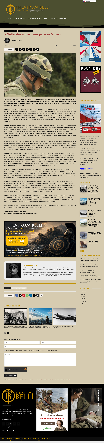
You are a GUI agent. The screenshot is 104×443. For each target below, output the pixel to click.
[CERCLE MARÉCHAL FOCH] (7, 40)
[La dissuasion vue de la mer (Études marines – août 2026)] (83, 235)
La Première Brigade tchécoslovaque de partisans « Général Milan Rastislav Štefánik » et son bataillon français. (15, 328)
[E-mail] (34, 49)
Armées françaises (21, 30)
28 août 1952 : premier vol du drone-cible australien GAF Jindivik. (94, 212)
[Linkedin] (30, 49)
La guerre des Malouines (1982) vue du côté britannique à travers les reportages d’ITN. (90, 266)
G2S (12, 288)
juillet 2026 (83, 294)
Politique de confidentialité (9, 431)
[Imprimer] (37, 49)
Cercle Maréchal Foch (8, 30)
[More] (41, 295)
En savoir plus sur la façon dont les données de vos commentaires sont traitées (49, 379)
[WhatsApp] (27, 49)
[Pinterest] (23, 49)
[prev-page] (5, 333)
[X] (20, 49)
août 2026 (83, 292)
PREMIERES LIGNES (29, 30)
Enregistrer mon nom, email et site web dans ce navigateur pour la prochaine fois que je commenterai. (31, 350)
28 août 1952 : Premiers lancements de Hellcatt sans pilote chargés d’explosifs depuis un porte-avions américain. (94, 223)
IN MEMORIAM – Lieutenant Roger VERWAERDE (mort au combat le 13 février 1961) (89, 260)
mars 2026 (83, 303)
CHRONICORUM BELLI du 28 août (93, 242)
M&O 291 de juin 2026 (88, 101)
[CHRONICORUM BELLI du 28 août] (83, 244)
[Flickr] (3, 424)
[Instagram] (7, 424)
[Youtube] (18, 424)
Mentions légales (6, 427)
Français (87, 1)
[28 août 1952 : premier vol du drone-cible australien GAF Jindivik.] (64, 316)
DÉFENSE (15, 30)
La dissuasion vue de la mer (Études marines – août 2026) (94, 234)
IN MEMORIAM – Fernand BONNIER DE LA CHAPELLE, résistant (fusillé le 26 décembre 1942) (90, 281)
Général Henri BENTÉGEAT (20, 288)
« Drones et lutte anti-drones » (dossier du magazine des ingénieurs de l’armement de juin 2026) (39, 328)
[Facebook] (16, 49)
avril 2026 (83, 301)
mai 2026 (83, 298)
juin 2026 (83, 296)
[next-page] (8, 333)
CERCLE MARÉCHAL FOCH (17, 40)
